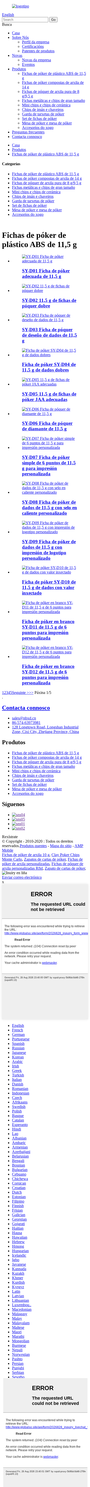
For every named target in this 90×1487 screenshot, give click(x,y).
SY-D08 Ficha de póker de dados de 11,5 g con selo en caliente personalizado (49, 507)
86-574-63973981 (26, 722)
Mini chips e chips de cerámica (46, 105)
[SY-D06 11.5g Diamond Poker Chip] (50, 414)
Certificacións (33, 46)
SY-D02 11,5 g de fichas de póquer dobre (49, 303)
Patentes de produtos (38, 51)
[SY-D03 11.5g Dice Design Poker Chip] (50, 320)
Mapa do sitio (61, 846)
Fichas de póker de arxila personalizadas (42, 861)
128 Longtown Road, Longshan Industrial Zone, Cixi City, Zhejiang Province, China (45, 729)
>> (31, 692)
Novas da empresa (36, 60)
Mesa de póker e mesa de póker (47, 123)
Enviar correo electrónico (22, 877)
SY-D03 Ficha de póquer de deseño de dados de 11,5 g (49, 335)
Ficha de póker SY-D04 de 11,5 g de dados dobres (49, 367)
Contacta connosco (27, 136)
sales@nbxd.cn (24, 718)
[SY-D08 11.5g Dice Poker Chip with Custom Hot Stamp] (50, 492)
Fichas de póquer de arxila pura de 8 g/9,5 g (46, 183)
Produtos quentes (33, 846)
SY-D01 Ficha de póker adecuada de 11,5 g (46, 273)
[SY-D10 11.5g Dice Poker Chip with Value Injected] (50, 572)
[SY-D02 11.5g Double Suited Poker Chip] (50, 290)
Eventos (28, 64)
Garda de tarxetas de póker (43, 114)
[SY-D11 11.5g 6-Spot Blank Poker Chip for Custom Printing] (50, 612)
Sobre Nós (20, 37)
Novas (17, 55)
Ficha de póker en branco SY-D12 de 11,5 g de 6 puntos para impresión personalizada (48, 674)
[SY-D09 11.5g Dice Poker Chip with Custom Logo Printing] (50, 532)
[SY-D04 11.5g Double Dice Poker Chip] (50, 355)
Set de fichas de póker (39, 118)
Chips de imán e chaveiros (43, 109)
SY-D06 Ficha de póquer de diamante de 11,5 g (47, 426)
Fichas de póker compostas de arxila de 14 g (47, 178)
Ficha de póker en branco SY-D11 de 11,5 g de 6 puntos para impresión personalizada (48, 630)
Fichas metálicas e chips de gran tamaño (53, 100)
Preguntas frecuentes (28, 132)
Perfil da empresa (35, 42)
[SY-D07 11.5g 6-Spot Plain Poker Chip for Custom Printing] (50, 447)
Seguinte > (20, 692)
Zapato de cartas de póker (65, 868)
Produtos (19, 69)
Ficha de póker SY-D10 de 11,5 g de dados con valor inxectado (49, 587)
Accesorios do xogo (38, 127)
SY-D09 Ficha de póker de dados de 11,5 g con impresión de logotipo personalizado (49, 550)
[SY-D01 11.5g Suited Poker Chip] (50, 261)
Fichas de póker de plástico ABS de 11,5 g (45, 154)
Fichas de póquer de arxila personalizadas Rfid (42, 866)
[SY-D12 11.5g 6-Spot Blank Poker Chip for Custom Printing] (50, 656)
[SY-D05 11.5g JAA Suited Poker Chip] (50, 384)
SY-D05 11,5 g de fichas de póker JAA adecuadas (49, 396)
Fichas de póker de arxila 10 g (26, 855)
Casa (16, 33)
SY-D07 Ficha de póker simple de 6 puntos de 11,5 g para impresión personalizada (49, 465)
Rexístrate (10, 837)
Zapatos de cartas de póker (45, 859)
